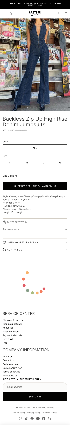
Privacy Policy (10, 375)
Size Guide (9, 175)
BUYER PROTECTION (17, 222)
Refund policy (19, 412)
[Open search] (10, 13)
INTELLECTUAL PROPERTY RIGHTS (22, 379)
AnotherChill (29, 407)
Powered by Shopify (45, 407)
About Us (7, 356)
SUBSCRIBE (35, 396)
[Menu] (3, 13)
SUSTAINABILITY (15, 229)
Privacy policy (33, 412)
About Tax (8, 327)
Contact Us (8, 360)
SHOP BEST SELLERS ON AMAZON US (35, 186)
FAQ (5, 342)
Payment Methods (12, 335)
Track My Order (11, 331)
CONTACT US (14, 249)
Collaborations (10, 364)
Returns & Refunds (12, 324)
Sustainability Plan (12, 367)
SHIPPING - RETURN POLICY (22, 242)
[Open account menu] (59, 13)
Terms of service (11, 371)
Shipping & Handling (13, 320)
